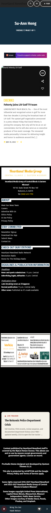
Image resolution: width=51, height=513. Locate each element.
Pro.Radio (6, 464)
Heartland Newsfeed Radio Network (16, 252)
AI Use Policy (6, 218)
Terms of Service (31, 473)
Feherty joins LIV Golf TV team (20, 104)
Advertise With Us (8, 211)
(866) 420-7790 (27, 194)
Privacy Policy (7, 221)
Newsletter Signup (8, 232)
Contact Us (5, 241)
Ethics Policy (6, 214)
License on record (34, 455)
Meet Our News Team (10, 205)
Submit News (6, 238)
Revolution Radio (8, 256)
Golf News (9, 100)
